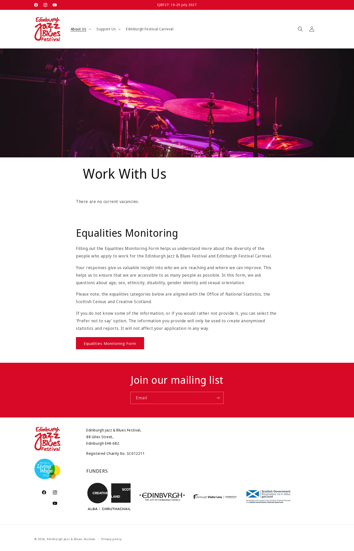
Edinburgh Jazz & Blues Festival (71, 539)
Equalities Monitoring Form (110, 343)
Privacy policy (111, 539)
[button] (81, 29)
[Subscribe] (217, 398)
